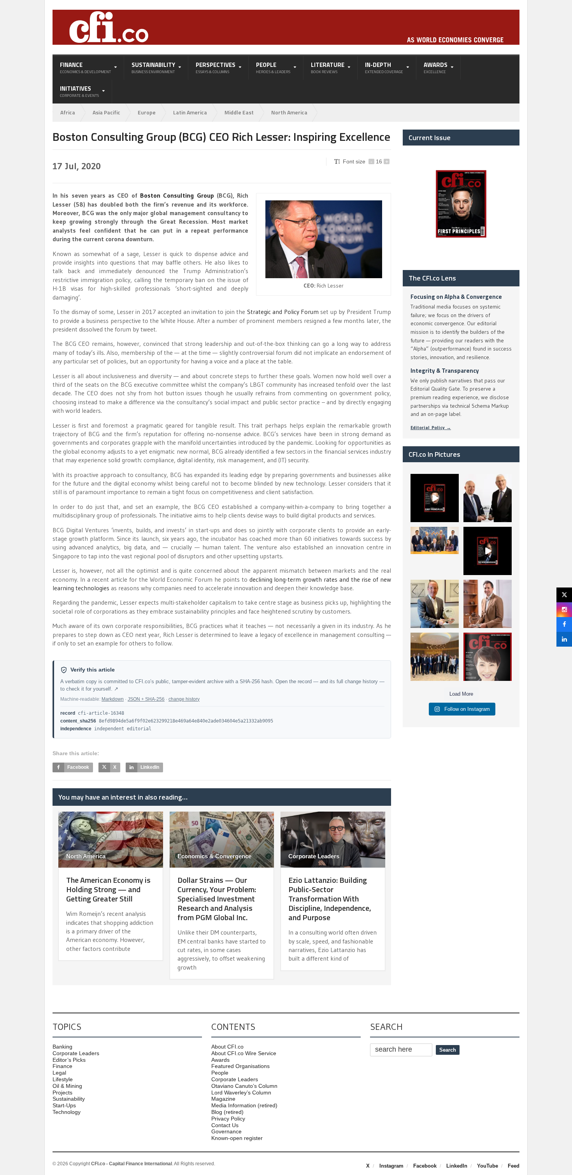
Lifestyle (63, 1079)
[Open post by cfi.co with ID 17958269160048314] (487, 551)
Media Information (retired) (244, 1105)
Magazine (223, 1099)
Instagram (391, 1166)
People (219, 1073)
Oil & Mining (67, 1086)
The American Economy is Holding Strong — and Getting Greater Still (108, 889)
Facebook (425, 1166)
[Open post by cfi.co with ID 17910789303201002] (435, 498)
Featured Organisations (240, 1066)
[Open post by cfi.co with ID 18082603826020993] (487, 604)
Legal (59, 1073)
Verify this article (92, 670)
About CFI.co (227, 1046)
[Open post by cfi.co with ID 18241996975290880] (487, 657)
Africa (67, 112)
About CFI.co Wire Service (243, 1053)
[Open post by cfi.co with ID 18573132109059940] (435, 551)
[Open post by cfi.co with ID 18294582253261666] (435, 657)
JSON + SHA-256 (146, 699)
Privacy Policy (228, 1118)
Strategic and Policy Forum (283, 312)
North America (289, 112)
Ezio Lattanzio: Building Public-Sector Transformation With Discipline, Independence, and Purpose (329, 898)
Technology (67, 1112)
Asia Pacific (106, 112)
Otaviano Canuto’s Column (244, 1086)
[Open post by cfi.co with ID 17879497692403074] (487, 498)
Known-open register (237, 1138)
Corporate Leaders (313, 856)
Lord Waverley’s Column (241, 1092)
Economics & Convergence (214, 856)
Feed (513, 1166)
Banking (62, 1046)
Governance (226, 1131)
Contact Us (225, 1125)
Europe (147, 112)
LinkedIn (456, 1166)
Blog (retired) (227, 1112)
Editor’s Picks (69, 1060)
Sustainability (69, 1099)
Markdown (113, 699)
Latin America (190, 112)
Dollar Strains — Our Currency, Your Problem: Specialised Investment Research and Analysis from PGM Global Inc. (216, 898)
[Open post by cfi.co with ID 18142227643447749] (435, 604)
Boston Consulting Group (177, 195)
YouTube (487, 1166)
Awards (220, 1060)
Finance (62, 1066)
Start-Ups (64, 1105)
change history (184, 699)
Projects (62, 1092)
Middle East (239, 112)
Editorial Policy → (431, 427)
